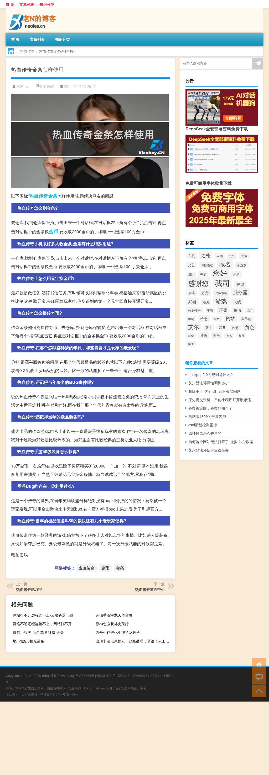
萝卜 (208, 327)
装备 (222, 327)
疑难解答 (139, 675)
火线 (237, 301)
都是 (241, 335)
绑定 (191, 319)
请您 (191, 335)
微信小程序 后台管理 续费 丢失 (38, 632)
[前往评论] (258, 677)
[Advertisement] (134, 738)
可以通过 (207, 265)
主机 (191, 255)
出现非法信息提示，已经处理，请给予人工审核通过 (135, 641)
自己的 (246, 318)
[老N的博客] (33, 10)
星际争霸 (221, 293)
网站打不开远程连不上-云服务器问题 (43, 615)
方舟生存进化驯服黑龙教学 (118, 632)
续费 (217, 319)
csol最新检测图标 (202, 424)
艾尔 (193, 327)
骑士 (191, 344)
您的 (236, 274)
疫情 (237, 310)
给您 (204, 318)
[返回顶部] (258, 690)
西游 (235, 328)
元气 (232, 256)
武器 (192, 301)
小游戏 (241, 265)
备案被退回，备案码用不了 (210, 408)
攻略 (191, 292)
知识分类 (46, 4)
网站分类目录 (84, 675)
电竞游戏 (19, 554)
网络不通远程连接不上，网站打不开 (42, 623)
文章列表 (26, 4)
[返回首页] (258, 664)
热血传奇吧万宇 (29, 589)
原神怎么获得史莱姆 (112, 623)
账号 (216, 335)
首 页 (10, 4)
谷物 (203, 335)
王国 (210, 310)
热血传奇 (27, 51)
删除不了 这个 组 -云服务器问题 (214, 391)
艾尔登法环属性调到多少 (208, 382)
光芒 (191, 264)
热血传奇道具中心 (150, 589)
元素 (244, 256)
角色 (249, 326)
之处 (205, 255)
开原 (203, 274)
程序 (250, 310)
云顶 (219, 255)
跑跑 (229, 336)
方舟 (205, 292)
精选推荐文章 (106, 675)
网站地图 (124, 675)
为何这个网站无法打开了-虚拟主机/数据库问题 (223, 441)
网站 (230, 318)
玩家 (223, 310)
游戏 (221, 301)
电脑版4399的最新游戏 (207, 416)
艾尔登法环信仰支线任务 (208, 450)
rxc (27, 87)
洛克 (206, 302)
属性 (191, 275)
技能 (240, 284)
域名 (225, 263)
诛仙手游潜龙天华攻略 (114, 615)
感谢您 (198, 283)
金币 (53, 231)
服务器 (240, 292)
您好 (220, 273)
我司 (222, 282)
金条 (53, 195)
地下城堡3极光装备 (28, 641)
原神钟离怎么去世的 (204, 433)
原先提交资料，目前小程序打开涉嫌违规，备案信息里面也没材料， (223, 399)
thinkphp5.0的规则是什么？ (211, 374)
